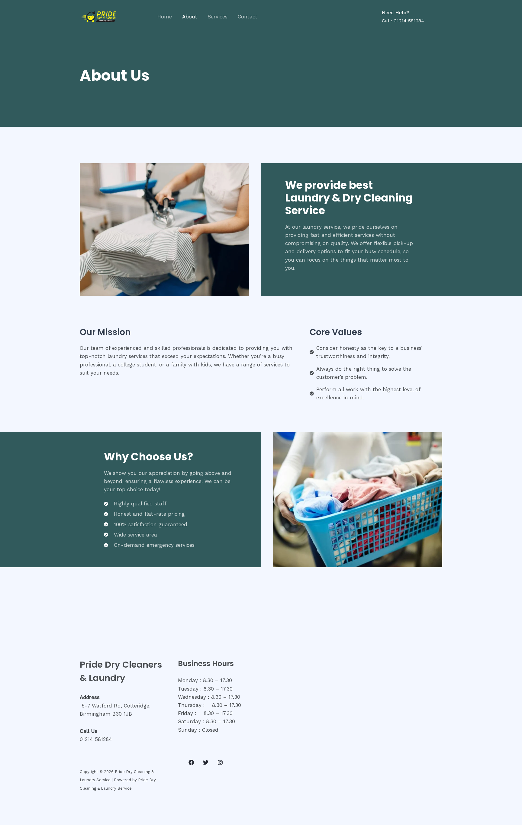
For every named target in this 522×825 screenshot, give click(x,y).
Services (217, 17)
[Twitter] (205, 762)
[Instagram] (220, 762)
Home (164, 17)
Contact (247, 17)
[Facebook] (191, 762)
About (189, 17)
